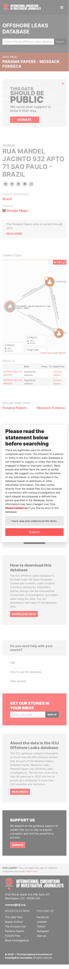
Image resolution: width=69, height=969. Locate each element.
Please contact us (16, 508)
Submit (34, 532)
